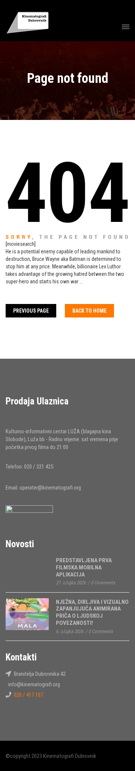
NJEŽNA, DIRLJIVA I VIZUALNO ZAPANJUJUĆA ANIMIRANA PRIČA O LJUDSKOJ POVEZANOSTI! (92, 612)
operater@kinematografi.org (50, 487)
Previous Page (31, 311)
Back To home (89, 311)
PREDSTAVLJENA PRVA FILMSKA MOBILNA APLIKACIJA (84, 567)
